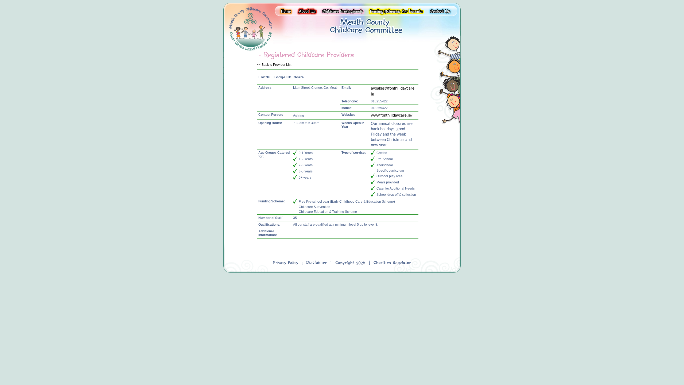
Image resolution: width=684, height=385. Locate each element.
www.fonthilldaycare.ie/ (392, 115)
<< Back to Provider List (274, 65)
